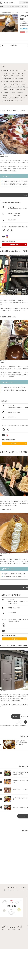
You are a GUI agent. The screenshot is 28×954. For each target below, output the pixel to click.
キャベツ (12, 6)
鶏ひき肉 (17, 6)
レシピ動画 (23, 887)
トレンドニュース (8, 887)
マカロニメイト (16, 890)
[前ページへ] (17, 722)
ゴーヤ (26, 6)
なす (8, 6)
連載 (9, 890)
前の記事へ (14, 45)
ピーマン (22, 6)
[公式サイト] (3, 236)
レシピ (16, 887)
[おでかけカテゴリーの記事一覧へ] (22, 32)
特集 (5, 890)
